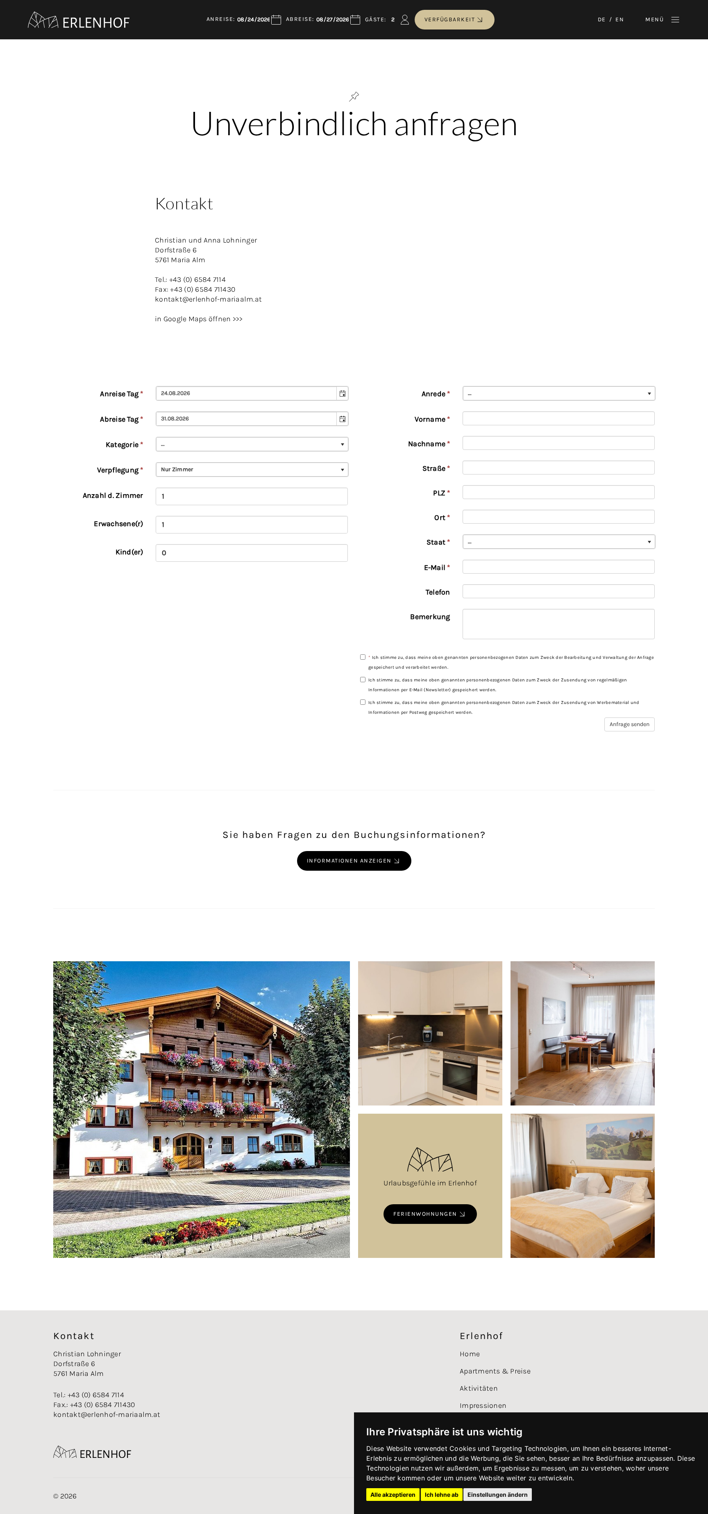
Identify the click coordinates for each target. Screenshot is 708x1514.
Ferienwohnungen (425, 1213)
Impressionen (483, 1405)
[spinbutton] (251, 496)
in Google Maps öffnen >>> (199, 318)
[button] (342, 393)
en (619, 19)
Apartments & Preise (495, 1371)
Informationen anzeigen (349, 860)
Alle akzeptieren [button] (392, 1494)
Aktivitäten (479, 1388)
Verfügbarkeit (449, 19)
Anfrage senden (629, 724)
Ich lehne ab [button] (441, 1494)
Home (470, 1353)
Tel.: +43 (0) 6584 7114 (88, 1394)
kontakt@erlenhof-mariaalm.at (106, 1414)
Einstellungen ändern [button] (497, 1494)
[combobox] (247, 393)
